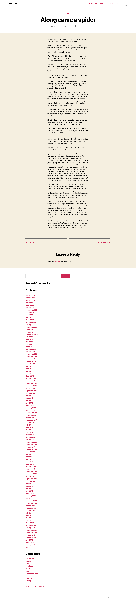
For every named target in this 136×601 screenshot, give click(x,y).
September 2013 (31, 537)
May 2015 (29, 488)
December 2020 (31, 327)
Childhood (29, 566)
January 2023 (30, 300)
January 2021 (30, 325)
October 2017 (30, 418)
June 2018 (29, 398)
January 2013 (30, 545)
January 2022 (30, 307)
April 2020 (29, 344)
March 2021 (30, 320)
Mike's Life (12, 3)
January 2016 (30, 469)
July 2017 (29, 425)
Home (91, 3)
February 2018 (31, 408)
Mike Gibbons (58, 26)
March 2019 (30, 376)
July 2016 (29, 454)
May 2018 (29, 400)
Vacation (29, 578)
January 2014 (30, 528)
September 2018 (31, 391)
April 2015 (29, 491)
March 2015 (30, 493)
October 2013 (30, 535)
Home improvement (32, 573)
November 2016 (31, 444)
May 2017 (29, 430)
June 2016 (29, 457)
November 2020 (31, 329)
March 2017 (30, 435)
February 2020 (31, 349)
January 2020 (30, 351)
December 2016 (31, 442)
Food (27, 571)
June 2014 (29, 515)
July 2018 (29, 396)
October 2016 (30, 447)
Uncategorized (31, 576)
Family (68, 13)
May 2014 (29, 518)
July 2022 (29, 303)
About (112, 3)
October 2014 (30, 506)
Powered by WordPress (45, 597)
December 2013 (31, 530)
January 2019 (30, 381)
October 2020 (30, 332)
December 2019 (31, 354)
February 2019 (31, 378)
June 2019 (29, 369)
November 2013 (31, 532)
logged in (57, 261)
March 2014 (30, 523)
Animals (28, 561)
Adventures (30, 559)
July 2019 (29, 366)
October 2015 (30, 476)
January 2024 (30, 295)
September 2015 (31, 479)
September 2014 (31, 508)
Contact (118, 3)
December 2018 (31, 383)
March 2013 (30, 542)
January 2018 (30, 410)
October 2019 (30, 359)
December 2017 (31, 413)
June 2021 (29, 315)
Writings (29, 581)
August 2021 (30, 312)
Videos (96, 3)
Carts (28, 564)
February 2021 (31, 322)
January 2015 (30, 498)
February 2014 (31, 525)
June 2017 (29, 427)
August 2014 (30, 511)
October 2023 (30, 298)
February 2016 (31, 466)
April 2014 (29, 520)
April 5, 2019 (69, 26)
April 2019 (29, 374)
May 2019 (29, 371)
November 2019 (31, 356)
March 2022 (30, 305)
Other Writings (104, 3)
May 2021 (29, 317)
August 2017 (30, 422)
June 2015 (29, 486)
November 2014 (31, 503)
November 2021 (31, 310)
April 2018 (29, 403)
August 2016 (30, 452)
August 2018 (30, 393)
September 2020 (32, 334)
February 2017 (31, 437)
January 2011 (30, 547)
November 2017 (31, 415)
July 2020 (29, 337)
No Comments (81, 26)
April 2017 (29, 432)
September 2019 (31, 361)
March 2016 (30, 464)
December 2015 (31, 471)
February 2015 (31, 496)
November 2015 (31, 474)
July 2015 (29, 484)
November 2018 (31, 386)
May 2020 (29, 342)
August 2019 (30, 364)
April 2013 (29, 540)
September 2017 (31, 420)
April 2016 (29, 462)
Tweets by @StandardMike (35, 586)
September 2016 (31, 449)
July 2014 (29, 513)
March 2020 (30, 347)
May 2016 (29, 459)
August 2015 (30, 481)
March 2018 (30, 405)
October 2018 (30, 388)
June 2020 (29, 339)
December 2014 (31, 501)
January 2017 (30, 440)
